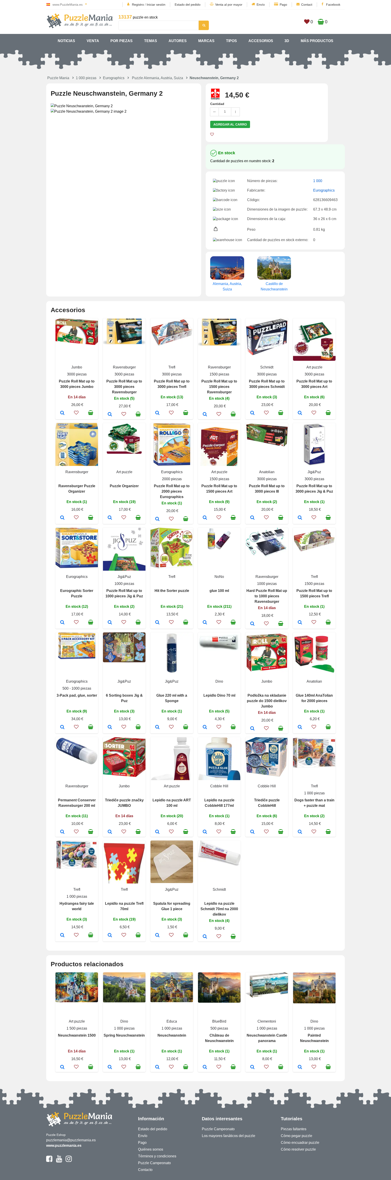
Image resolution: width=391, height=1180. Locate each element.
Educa (172, 1021)
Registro (138, 4)
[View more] (76, 344)
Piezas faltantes (293, 1129)
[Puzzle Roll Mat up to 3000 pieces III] (252, 518)
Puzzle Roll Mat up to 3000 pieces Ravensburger (124, 386)
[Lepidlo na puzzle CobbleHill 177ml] (205, 832)
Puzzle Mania (58, 78)
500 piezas (219, 1028)
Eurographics (113, 78)
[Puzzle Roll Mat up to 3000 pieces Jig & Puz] (300, 518)
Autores (178, 41)
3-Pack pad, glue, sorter (77, 695)
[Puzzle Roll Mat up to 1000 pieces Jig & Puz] (110, 623)
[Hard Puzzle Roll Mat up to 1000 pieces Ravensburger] (252, 624)
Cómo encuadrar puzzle (300, 1142)
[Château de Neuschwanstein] (205, 1067)
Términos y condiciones (157, 1156)
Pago (283, 4)
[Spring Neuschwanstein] (110, 1067)
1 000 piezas (86, 78)
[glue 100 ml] (205, 623)
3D (286, 41)
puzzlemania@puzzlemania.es (71, 1140)
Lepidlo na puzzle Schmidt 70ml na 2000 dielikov (219, 909)
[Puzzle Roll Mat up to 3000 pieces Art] (300, 413)
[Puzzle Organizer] (110, 518)
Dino (219, 681)
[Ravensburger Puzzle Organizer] (62, 518)
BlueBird (219, 1021)
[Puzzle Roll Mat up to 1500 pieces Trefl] (300, 623)
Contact (306, 4)
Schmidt (266, 367)
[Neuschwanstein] (157, 1067)
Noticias (66, 41)
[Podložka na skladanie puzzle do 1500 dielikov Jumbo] (252, 729)
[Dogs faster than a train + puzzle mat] (300, 832)
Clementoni (266, 1021)
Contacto (145, 1170)
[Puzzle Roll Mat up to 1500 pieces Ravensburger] (205, 415)
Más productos (317, 41)
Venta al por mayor (228, 4)
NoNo (219, 577)
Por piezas (121, 41)
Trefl (171, 367)
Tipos (231, 41)
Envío (261, 4)
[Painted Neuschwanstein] (300, 1067)
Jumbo (76, 367)
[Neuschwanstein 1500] (62, 1067)
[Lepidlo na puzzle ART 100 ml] (157, 832)
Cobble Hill (219, 786)
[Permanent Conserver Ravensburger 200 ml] (62, 832)
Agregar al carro (230, 124)
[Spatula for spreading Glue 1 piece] (157, 935)
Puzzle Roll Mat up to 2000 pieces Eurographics (172, 491)
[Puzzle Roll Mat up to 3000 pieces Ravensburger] (110, 415)
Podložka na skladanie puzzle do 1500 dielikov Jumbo (267, 700)
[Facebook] (49, 1161)
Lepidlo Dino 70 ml (219, 695)
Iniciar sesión (156, 4)
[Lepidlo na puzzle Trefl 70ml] (110, 935)
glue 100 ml (219, 591)
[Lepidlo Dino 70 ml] (205, 727)
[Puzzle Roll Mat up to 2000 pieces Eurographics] (157, 519)
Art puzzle (314, 367)
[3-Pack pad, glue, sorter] (62, 727)
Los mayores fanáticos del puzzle (228, 1136)
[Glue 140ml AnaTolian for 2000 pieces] (300, 727)
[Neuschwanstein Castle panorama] (252, 1067)
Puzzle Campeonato (154, 1163)
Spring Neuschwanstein (124, 1035)
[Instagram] (69, 1161)
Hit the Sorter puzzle (172, 591)
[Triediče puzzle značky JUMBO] (110, 832)
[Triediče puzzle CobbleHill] (252, 832)
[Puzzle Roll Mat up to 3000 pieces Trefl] (157, 413)
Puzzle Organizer (124, 486)
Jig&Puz (314, 472)
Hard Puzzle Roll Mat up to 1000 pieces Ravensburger (266, 596)
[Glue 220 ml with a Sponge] (157, 727)
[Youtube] (59, 1161)
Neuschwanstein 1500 (77, 1035)
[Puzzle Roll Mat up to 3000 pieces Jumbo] (62, 413)
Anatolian (266, 472)
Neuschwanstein (171, 1035)
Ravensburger (124, 367)
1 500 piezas (77, 1028)
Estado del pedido (187, 4)
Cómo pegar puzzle (296, 1136)
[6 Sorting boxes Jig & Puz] (110, 727)
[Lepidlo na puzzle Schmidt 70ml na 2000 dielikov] (205, 937)
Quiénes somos (150, 1149)
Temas (150, 41)
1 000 (317, 181)
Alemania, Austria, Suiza (227, 286)
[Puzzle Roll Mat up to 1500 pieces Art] (205, 518)
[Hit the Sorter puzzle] (157, 623)
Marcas (206, 41)
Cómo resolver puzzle (298, 1149)
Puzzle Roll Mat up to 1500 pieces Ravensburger (219, 386)
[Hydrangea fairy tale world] (62, 935)
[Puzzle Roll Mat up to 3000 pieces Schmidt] (252, 413)
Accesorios (260, 41)
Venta (93, 41)
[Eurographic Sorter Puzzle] (62, 623)
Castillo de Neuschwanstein (274, 286)
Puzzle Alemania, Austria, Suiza (157, 78)
